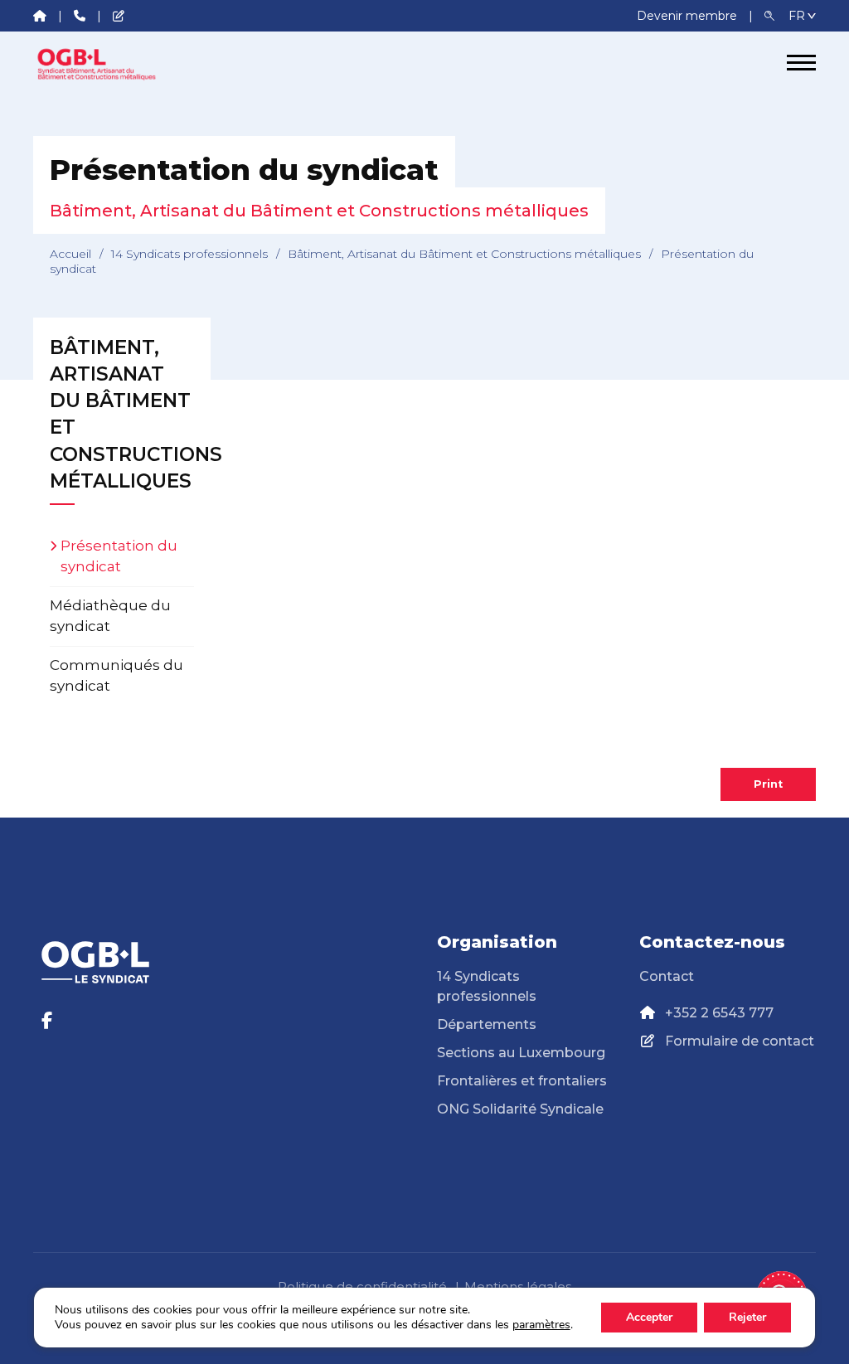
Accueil (70, 253)
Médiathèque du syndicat (110, 616)
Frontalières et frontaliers (522, 1081)
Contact (666, 976)
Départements (486, 1024)
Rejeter (747, 1317)
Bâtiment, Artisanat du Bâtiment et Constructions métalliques (464, 253)
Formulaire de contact (739, 1041)
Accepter (649, 1317)
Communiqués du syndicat (116, 676)
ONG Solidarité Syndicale (520, 1109)
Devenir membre (688, 15)
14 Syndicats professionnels (189, 253)
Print (768, 784)
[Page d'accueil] (95, 63)
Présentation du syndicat (119, 556)
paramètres (541, 1325)
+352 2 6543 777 (719, 1013)
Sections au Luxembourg (521, 1053)
